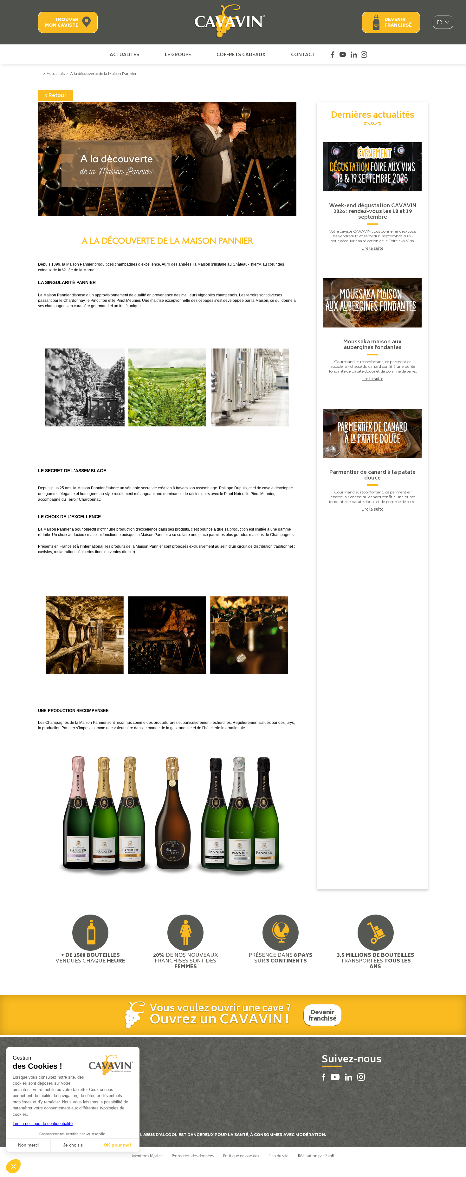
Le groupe (178, 54)
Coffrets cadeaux (241, 54)
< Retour (55, 95)
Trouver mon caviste (61, 23)
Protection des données (193, 1156)
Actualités (124, 54)
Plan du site (278, 1156)
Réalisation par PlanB (316, 1156)
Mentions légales (147, 1156)
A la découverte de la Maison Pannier (103, 73)
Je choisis (73, 1144)
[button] (13, 1166)
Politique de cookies (241, 1156)
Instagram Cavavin (364, 55)
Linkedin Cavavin (354, 55)
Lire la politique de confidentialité (43, 1123)
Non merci (28, 1144)
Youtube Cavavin (343, 55)
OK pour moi (117, 1144)
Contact (303, 54)
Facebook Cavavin (332, 55)
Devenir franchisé (398, 23)
